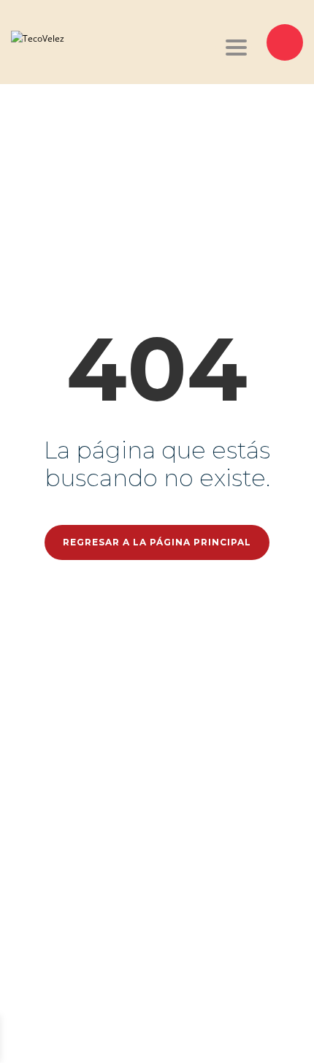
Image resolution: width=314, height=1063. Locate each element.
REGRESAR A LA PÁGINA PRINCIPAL (157, 542)
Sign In (101, 1038)
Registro (70, 1038)
